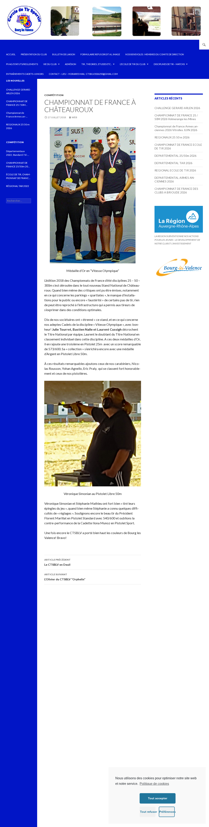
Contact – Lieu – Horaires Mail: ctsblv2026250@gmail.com (83, 74)
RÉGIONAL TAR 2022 (17, 186)
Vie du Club (50, 64)
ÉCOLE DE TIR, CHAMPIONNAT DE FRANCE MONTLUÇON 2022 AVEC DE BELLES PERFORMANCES (18, 176)
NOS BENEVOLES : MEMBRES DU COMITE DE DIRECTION (154, 54)
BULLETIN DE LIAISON (63, 54)
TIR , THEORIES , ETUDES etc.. (96, 64)
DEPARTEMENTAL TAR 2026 (173, 163)
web (74, 117)
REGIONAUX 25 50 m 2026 (172, 137)
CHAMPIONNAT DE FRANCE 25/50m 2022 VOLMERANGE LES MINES (18, 164)
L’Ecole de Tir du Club (133, 64)
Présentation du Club (34, 54)
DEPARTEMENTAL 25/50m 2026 (175, 155)
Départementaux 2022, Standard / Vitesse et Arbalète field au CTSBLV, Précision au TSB (18, 153)
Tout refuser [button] (148, 811)
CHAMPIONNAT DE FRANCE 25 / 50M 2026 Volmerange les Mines (176, 117)
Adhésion (70, 64)
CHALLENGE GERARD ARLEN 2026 (177, 108)
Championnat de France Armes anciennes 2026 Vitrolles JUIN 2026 (176, 128)
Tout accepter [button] (157, 798)
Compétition (53, 95)
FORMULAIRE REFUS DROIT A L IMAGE (100, 54)
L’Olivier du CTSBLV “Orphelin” (64, 577)
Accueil (11, 54)
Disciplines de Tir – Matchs (169, 64)
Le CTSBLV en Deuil (57, 562)
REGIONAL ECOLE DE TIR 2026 (175, 170)
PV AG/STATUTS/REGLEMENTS (22, 64)
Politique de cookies (154, 783)
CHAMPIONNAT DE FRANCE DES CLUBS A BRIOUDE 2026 (176, 190)
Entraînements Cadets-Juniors (24, 74)
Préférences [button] (167, 811)
